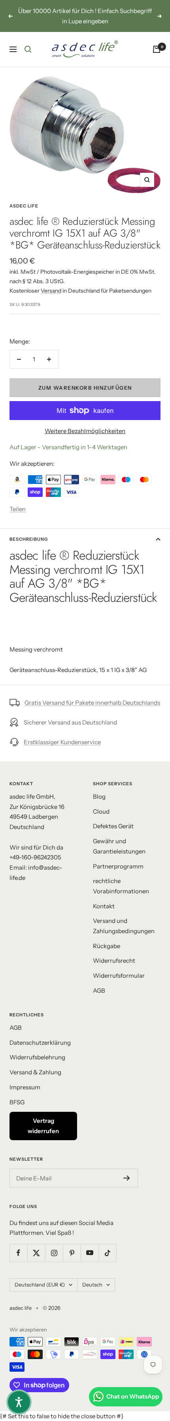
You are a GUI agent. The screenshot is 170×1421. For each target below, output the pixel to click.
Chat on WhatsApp (132, 1396)
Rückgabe (106, 946)
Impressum (24, 1087)
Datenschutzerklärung (40, 1042)
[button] (19, 1402)
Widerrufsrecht (114, 960)
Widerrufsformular (119, 975)
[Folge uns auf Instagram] (54, 1253)
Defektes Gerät (113, 826)
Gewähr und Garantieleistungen (119, 846)
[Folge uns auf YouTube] (89, 1253)
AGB (99, 990)
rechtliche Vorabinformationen (121, 886)
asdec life (23, 206)
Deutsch (92, 1284)
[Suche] (28, 49)
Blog (99, 796)
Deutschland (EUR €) (40, 1284)
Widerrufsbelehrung (37, 1057)
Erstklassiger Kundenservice (62, 742)
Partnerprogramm (118, 866)
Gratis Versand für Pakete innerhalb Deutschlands (92, 702)
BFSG (17, 1102)
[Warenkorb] (157, 49)
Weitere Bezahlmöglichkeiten (85, 431)
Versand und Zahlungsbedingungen (124, 926)
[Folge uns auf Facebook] (18, 1253)
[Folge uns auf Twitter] (36, 1253)
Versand (51, 290)
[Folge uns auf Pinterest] (72, 1253)
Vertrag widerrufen (43, 1126)
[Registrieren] (126, 1178)
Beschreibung (28, 539)
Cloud (101, 811)
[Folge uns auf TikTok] (107, 1253)
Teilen (17, 509)
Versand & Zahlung (35, 1072)
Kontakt (104, 906)
